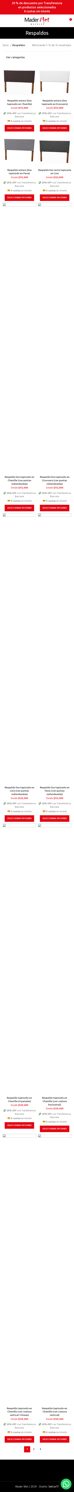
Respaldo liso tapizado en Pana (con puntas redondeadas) (55, 791)
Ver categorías (15, 57)
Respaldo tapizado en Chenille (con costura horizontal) (54, 1101)
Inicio (6, 45)
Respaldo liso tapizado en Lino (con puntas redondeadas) (19, 791)
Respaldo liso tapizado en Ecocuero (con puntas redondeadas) (55, 480)
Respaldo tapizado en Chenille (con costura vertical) (54, 1412)
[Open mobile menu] (4, 20)
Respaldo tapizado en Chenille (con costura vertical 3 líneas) (19, 1412)
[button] (66, 1484)
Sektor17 (53, 1487)
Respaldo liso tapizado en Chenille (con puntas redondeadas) (19, 480)
